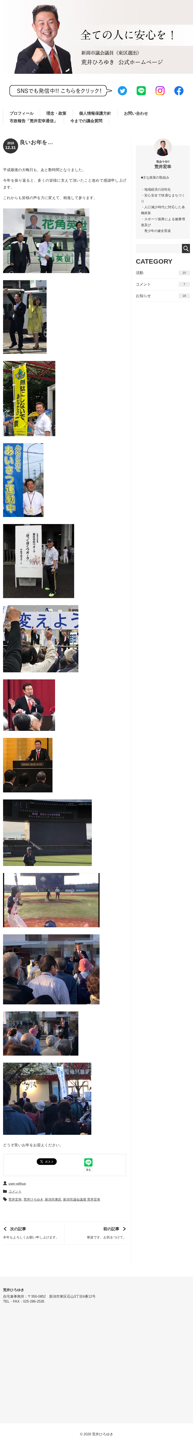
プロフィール (22, 113)
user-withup (17, 1183)
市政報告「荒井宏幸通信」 (34, 121)
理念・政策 (56, 113)
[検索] (186, 248)
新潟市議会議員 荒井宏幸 (81, 1199)
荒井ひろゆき (33, 1199)
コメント (15, 1191)
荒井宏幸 (15, 1199)
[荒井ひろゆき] (96, 37)
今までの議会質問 (86, 121)
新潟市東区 (53, 1199)
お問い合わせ (136, 113)
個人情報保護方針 (95, 113)
